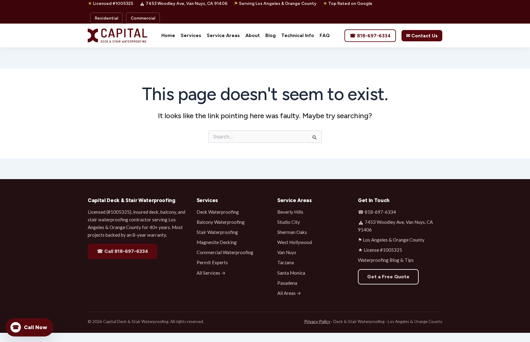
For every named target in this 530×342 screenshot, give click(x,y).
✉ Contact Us (422, 36)
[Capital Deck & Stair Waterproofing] (117, 35)
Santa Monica (291, 273)
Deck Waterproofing (218, 212)
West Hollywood (294, 242)
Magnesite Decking (217, 242)
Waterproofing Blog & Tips (386, 260)
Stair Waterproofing (217, 232)
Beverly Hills (290, 212)
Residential (106, 18)
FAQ (325, 35)
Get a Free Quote (388, 277)
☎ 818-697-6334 (370, 36)
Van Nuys (286, 252)
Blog (270, 35)
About (252, 35)
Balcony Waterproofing (221, 222)
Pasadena (287, 283)
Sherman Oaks (292, 232)
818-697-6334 (380, 212)
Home (168, 35)
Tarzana (285, 262)
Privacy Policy (317, 321)
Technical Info (297, 35)
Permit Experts (212, 262)
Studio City (288, 222)
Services (191, 35)
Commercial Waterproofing (225, 252)
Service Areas (223, 35)
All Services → (211, 273)
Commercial (143, 18)
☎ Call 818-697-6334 (122, 251)
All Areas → (289, 293)
